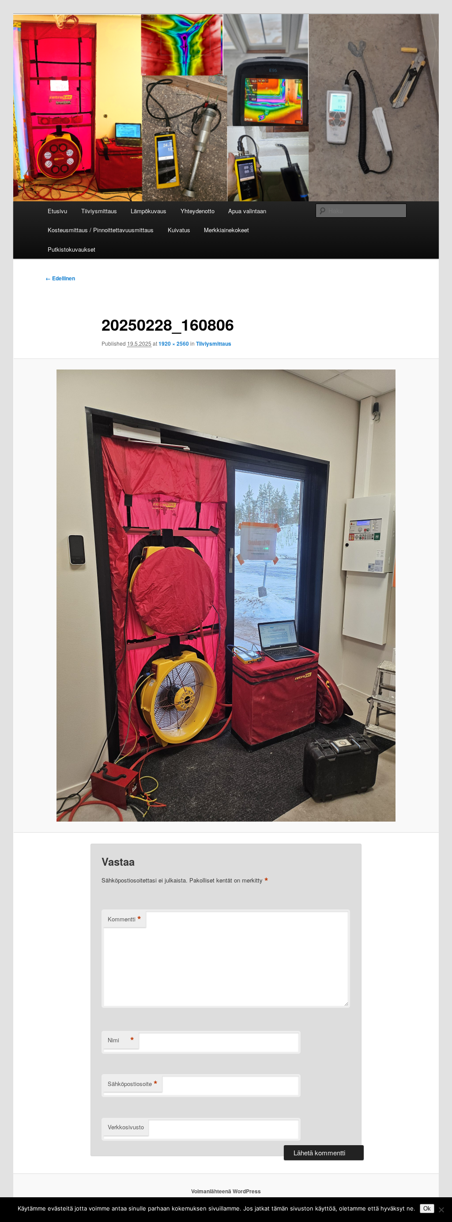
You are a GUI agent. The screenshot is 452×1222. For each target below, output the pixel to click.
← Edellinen (60, 278)
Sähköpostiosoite (133, 1084)
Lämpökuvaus (148, 211)
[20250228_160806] (226, 596)
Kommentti (124, 919)
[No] (441, 1209)
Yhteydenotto (198, 211)
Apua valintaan (247, 211)
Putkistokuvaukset (71, 249)
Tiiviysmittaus (99, 211)
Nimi (121, 1040)
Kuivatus (179, 230)
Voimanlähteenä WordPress (226, 1191)
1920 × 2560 (173, 343)
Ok (427, 1208)
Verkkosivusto (126, 1127)
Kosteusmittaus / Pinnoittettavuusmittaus (101, 230)
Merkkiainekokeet (226, 230)
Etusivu (57, 211)
